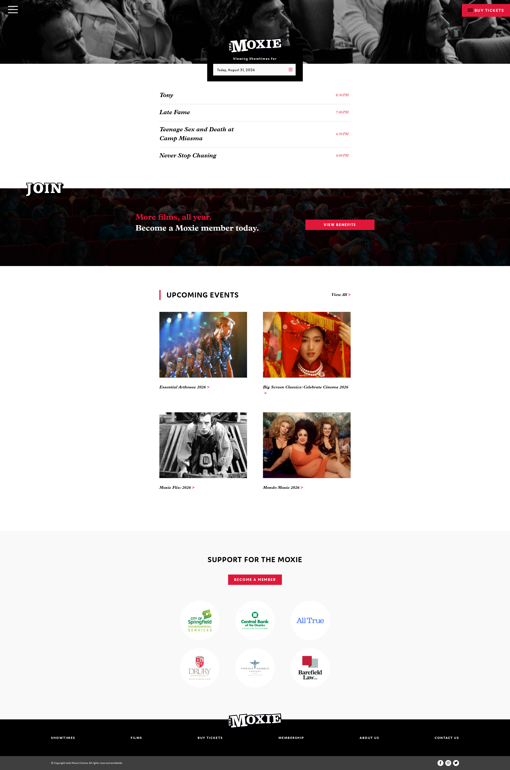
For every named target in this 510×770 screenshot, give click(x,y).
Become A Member (255, 580)
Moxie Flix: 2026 (175, 488)
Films (136, 738)
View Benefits (340, 225)
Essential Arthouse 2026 (182, 387)
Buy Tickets (210, 738)
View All (339, 295)
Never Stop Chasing (188, 156)
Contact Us (447, 738)
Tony (166, 95)
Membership (291, 738)
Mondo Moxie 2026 (281, 488)
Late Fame (174, 113)
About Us (369, 738)
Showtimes (63, 738)
